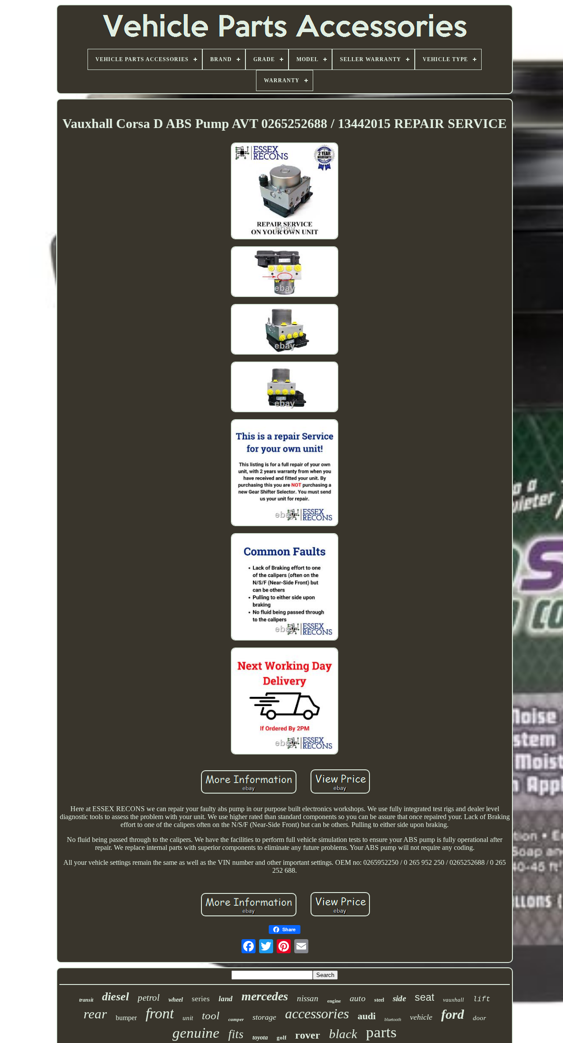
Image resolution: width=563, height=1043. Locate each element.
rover (307, 1035)
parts (381, 1032)
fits (236, 1034)
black (343, 1034)
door (479, 1017)
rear (95, 1013)
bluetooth (392, 1019)
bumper (126, 1017)
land (226, 999)
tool (210, 1015)
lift (481, 999)
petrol (149, 997)
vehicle (421, 1017)
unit (188, 1017)
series (201, 999)
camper (236, 1019)
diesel (115, 996)
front (160, 1013)
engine (334, 1000)
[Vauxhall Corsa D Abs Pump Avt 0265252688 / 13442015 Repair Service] (284, 191)
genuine (195, 1033)
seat (424, 997)
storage (264, 1017)
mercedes (264, 996)
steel (379, 1000)
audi (367, 1015)
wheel (175, 999)
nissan (307, 998)
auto (358, 998)
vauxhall (453, 999)
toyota (260, 1037)
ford (452, 1014)
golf (281, 1037)
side (399, 998)
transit (86, 1000)
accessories (317, 1013)
